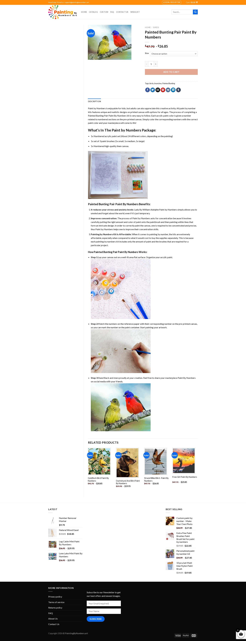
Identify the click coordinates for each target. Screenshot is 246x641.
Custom (104, 12)
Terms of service (56, 602)
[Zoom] (91, 56)
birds (151, 83)
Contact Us (122, 12)
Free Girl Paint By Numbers (184, 477)
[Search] (195, 12)
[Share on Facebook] (147, 90)
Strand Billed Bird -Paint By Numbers (156, 479)
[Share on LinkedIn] (173, 90)
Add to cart (171, 71)
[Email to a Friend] (157, 90)
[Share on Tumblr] (178, 90)
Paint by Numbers (97, 108)
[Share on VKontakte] (168, 90)
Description (94, 101)
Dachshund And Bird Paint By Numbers (128, 482)
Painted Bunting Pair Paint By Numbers (107, 115)
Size (147, 53)
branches (158, 83)
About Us (53, 618)
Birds (156, 27)
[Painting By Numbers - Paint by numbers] (62, 12)
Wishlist (135, 12)
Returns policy (55, 607)
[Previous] (88, 470)
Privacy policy (55, 596)
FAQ (112, 12)
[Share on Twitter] (152, 90)
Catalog (93, 12)
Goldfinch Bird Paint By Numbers (98, 479)
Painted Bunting (168, 83)
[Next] (197, 470)
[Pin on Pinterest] (163, 90)
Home (84, 12)
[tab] (94, 101)
